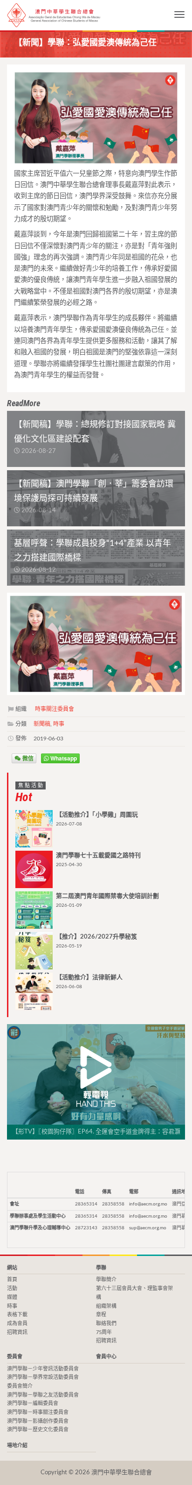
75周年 (104, 1332)
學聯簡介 (106, 1279)
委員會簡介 (20, 1386)
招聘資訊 (17, 1332)
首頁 (12, 1279)
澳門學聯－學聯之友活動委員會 (43, 1395)
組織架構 (106, 1306)
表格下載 (17, 1314)
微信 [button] (27, 758)
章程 (101, 1314)
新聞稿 (42, 724)
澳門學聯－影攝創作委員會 (38, 1421)
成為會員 (17, 1323)
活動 (12, 1288)
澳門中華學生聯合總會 (53, 15)
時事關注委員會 (54, 709)
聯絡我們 (106, 1323)
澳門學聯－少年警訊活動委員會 (43, 1368)
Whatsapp (63, 758)
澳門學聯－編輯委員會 (32, 1403)
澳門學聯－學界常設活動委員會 (43, 1377)
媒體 (12, 1297)
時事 (58, 724)
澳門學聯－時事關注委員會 (38, 1412)
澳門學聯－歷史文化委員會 (38, 1429)
